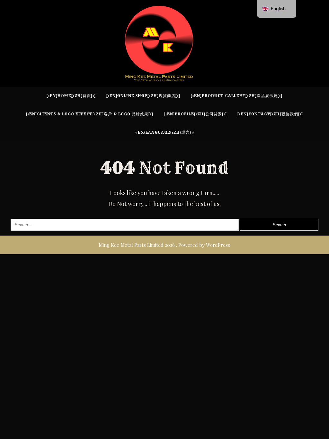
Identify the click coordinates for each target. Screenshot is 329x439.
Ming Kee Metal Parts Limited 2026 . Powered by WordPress (164, 245)
